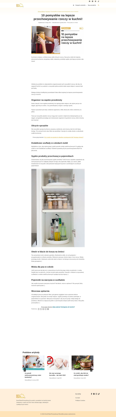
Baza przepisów (92, 5)
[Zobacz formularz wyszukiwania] (98, 5)
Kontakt (77, 397)
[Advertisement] (58, 73)
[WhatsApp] (46, 309)
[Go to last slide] (25, 370)
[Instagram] (92, 1)
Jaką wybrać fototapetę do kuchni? (63, 307)
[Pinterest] (95, 1)
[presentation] (33, 363)
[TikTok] (98, 1)
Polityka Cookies (80, 400)
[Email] (43, 309)
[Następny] (91, 370)
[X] (41, 309)
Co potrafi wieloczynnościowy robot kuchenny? (33, 375)
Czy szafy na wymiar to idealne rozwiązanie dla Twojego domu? (63, 137)
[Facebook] (89, 1)
